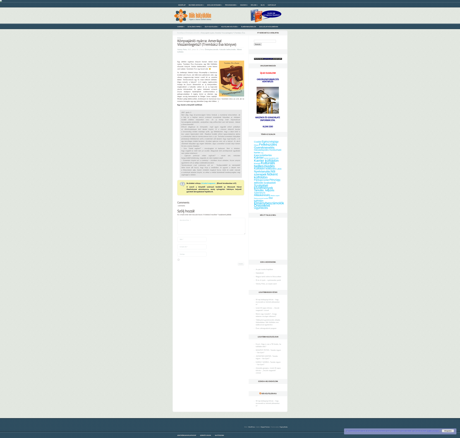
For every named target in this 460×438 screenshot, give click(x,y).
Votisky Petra (182, 49)
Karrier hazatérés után (271, 158)
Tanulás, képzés (264, 190)
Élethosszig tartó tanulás (261, 198)
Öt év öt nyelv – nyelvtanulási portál (268, 280)
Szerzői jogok (205, 435)
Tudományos (259, 193)
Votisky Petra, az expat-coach (266, 284)
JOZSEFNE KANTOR (263, 356)
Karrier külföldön (266, 160)
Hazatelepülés (261, 150)
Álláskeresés (262, 195)
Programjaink (231, 5)
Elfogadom (448, 431)
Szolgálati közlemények (268, 26)
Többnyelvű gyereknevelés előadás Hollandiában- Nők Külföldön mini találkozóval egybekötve (268, 322)
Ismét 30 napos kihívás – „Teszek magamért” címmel (268, 370)
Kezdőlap (182, 5)
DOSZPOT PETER (262, 350)
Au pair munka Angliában (264, 269)
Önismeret (262, 205)
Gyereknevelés (264, 147)
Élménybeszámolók (248, 26)
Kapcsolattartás (263, 155)
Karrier (180, 26)
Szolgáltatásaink (214, 5)
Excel (258, 344)
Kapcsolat (272, 5)
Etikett (256, 145)
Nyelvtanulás (262, 171)
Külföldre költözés (229, 26)
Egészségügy (270, 141)
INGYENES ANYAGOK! (196, 5)
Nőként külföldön (266, 175)
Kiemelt (257, 163)
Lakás (279, 169)
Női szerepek (264, 173)
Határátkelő (260, 273)
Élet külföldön (211, 26)
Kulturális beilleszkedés (227, 49)
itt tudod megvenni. (208, 183)
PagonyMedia (284, 427)
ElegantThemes (265, 427)
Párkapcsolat (261, 179)
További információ (433, 431)
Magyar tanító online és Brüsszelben (268, 277)
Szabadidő (270, 182)
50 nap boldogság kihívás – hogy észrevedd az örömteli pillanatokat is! (267, 302)
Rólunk (254, 5)
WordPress (251, 427)
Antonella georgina (262, 368)
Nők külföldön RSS (269, 394)
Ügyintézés (261, 207)
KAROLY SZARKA (262, 362)
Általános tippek (195, 26)
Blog (263, 5)
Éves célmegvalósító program (266, 328)
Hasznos (244, 5)
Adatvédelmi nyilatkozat (186, 435)
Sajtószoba (219, 435)
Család (257, 141)
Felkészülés (268, 144)
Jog (262, 153)
